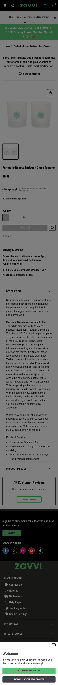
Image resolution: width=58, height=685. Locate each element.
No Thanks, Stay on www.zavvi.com (29, 679)
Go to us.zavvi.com (29, 671)
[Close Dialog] (54, 645)
